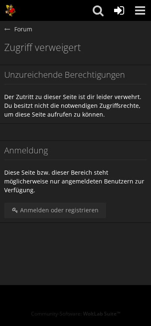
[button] (140, 10)
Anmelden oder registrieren (58, 210)
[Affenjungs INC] (10, 10)
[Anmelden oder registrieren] (119, 10)
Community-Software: (75, 313)
